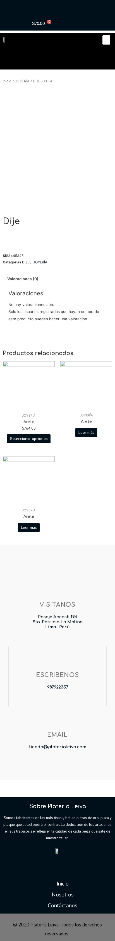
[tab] (57, 279)
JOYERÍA (22, 81)
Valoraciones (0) (23, 279)
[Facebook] (46, 862)
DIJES (38, 81)
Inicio (7, 81)
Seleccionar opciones (29, 438)
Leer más (86, 432)
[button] (106, 40)
